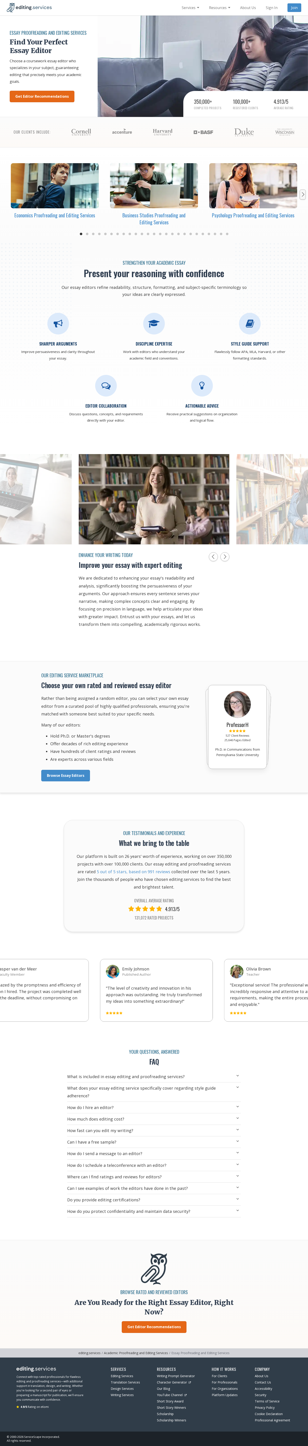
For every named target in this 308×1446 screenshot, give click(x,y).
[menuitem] (190, 7)
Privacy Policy (265, 1407)
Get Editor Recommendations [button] (42, 96)
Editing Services (122, 1376)
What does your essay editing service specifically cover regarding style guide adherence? (141, 1091)
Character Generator (172, 1382)
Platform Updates (225, 1395)
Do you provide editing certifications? (103, 1199)
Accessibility (263, 1388)
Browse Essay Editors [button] (65, 775)
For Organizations (225, 1388)
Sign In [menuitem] (272, 7)
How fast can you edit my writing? (100, 1130)
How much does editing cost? (95, 1119)
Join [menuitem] (294, 7)
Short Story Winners (171, 1407)
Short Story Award (170, 1401)
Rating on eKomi (35, 1407)
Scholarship (165, 1414)
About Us (261, 1376)
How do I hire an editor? (90, 1107)
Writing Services (122, 1395)
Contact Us (263, 1382)
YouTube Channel (170, 1395)
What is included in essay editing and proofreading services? (126, 1076)
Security (260, 1395)
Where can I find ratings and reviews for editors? (114, 1176)
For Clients (219, 1376)
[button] (81, 234)
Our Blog (163, 1388)
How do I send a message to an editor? (104, 1153)
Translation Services (125, 1382)
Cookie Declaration (269, 1414)
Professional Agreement (272, 1420)
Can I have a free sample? (91, 1142)
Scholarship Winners (171, 1420)
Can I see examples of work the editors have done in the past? (127, 1188)
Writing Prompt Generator (176, 1376)
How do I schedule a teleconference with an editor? (116, 1165)
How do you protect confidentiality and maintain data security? (128, 1211)
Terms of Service (267, 1401)
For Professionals (224, 1382)
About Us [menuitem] (248, 7)
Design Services (122, 1388)
